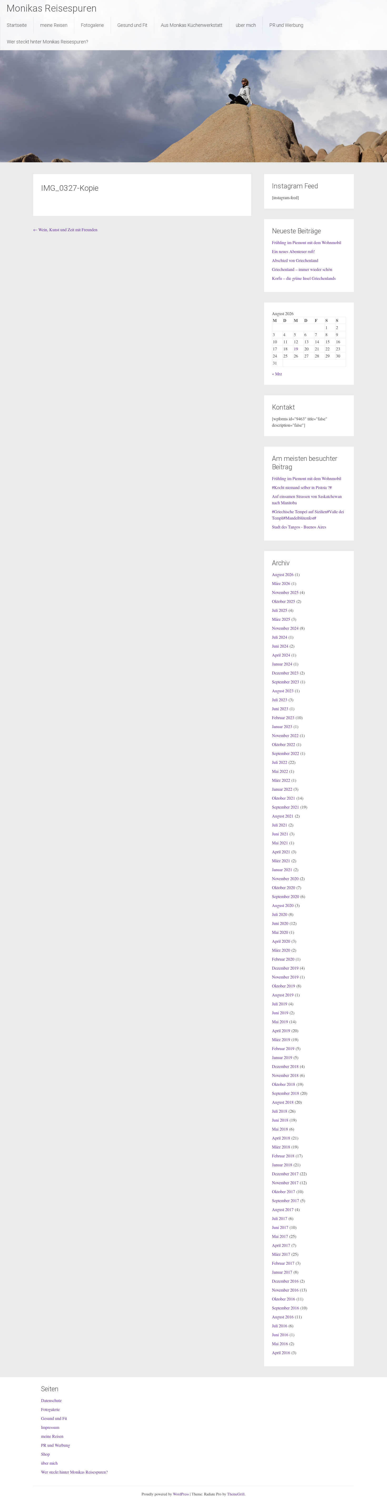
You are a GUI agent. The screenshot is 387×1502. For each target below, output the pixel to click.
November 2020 (285, 878)
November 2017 (285, 1182)
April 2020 (281, 941)
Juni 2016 (280, 1334)
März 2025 (281, 619)
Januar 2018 (282, 1164)
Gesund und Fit (132, 25)
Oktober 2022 (283, 744)
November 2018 (285, 1075)
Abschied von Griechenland (295, 260)
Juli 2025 (279, 610)
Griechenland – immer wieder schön (302, 269)
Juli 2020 (279, 914)
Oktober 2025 (283, 601)
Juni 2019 (280, 1012)
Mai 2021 (280, 842)
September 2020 (285, 896)
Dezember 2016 (285, 1281)
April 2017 (281, 1245)
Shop (45, 1454)
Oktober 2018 (283, 1084)
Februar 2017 (283, 1263)
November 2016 (285, 1290)
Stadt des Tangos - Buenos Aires (299, 527)
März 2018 (281, 1147)
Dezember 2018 (285, 1066)
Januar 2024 (282, 664)
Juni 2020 (280, 923)
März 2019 (281, 1039)
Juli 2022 (279, 762)
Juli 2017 (279, 1218)
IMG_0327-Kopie (69, 188)
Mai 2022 (280, 771)
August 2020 (283, 905)
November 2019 (285, 977)
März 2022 (281, 780)
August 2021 (283, 816)
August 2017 (283, 1209)
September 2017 (285, 1200)
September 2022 (285, 753)
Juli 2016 (279, 1325)
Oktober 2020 (283, 887)
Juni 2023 (280, 708)
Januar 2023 (282, 726)
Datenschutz (51, 1400)
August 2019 (283, 994)
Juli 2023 (279, 699)
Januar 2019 (282, 1057)
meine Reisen (53, 25)
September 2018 (285, 1093)
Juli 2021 (279, 825)
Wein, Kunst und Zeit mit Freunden (65, 229)
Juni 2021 (280, 833)
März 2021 (281, 860)
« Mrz (277, 373)
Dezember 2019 (285, 968)
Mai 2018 (280, 1129)
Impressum (50, 1427)
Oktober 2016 (283, 1299)
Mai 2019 (280, 1021)
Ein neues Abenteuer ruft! (293, 251)
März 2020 (281, 950)
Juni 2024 (280, 646)
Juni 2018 (280, 1120)
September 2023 (285, 681)
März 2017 (281, 1254)
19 (296, 348)
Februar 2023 (283, 717)
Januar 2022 (282, 789)
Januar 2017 (282, 1272)
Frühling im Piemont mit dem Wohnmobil (306, 242)
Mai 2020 (280, 932)
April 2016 (281, 1352)
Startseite (17, 25)
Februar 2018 (283, 1155)
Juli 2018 (279, 1111)
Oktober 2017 (283, 1191)
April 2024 (281, 655)
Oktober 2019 (283, 986)
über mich (246, 25)
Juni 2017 (280, 1227)
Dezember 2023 (285, 673)
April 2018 (281, 1138)
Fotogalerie (92, 25)
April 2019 (281, 1030)
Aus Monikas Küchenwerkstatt (191, 25)
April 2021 (281, 851)
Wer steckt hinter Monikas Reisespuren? (47, 41)
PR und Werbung (286, 25)
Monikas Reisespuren (52, 8)
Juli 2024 (279, 637)
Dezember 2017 (285, 1173)
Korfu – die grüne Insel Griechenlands (304, 278)
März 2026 (281, 583)
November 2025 (285, 592)
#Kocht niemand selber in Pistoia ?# (302, 487)
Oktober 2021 (283, 798)
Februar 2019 (283, 1048)
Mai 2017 (280, 1236)
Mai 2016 (280, 1343)
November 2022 (285, 735)
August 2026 (283, 574)
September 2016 (285, 1308)
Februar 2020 (283, 959)
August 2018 (283, 1102)
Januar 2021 (282, 869)
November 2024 (285, 628)
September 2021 (285, 807)
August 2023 (283, 690)
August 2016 (283, 1316)
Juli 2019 (279, 1003)
